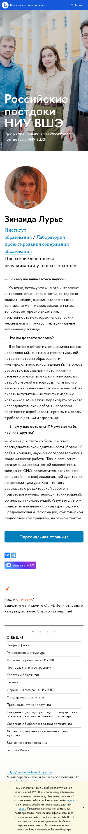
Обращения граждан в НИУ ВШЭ (30, 690)
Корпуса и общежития (23, 675)
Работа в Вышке (18, 750)
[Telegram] (13, 555)
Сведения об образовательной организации (39, 724)
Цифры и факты (18, 645)
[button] (33, 632)
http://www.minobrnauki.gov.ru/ (29, 772)
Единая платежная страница (27, 742)
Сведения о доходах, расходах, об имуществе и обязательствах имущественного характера (42, 714)
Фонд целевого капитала (25, 697)
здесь (70, 800)
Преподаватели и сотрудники (29, 667)
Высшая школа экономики (27, 5)
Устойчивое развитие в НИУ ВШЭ (31, 660)
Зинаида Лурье (34, 219)
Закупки (12, 682)
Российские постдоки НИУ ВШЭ (36, 110)
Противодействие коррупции (29, 704)
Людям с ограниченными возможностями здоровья (37, 733)
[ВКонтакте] (7, 555)
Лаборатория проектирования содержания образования (37, 244)
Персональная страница (44, 537)
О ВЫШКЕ (15, 637)
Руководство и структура (26, 652)
